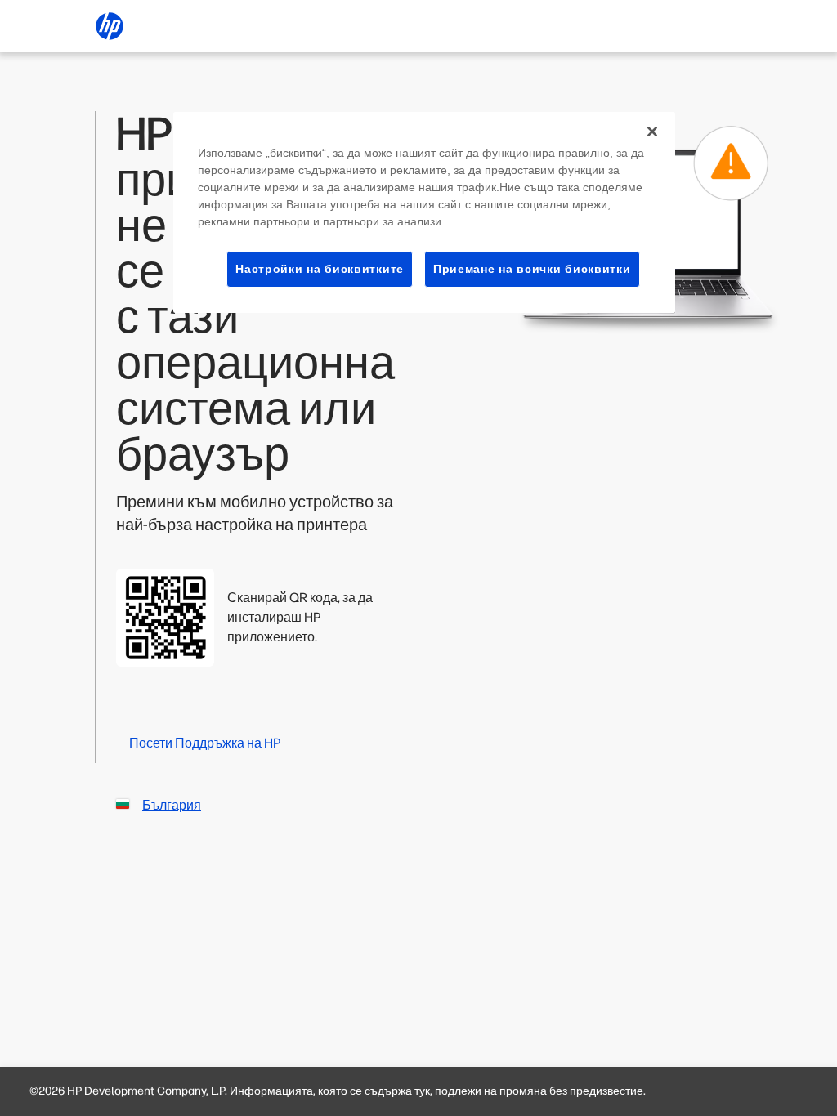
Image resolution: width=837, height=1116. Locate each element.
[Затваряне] (652, 132)
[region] (424, 213)
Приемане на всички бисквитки (532, 268)
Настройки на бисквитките (319, 268)
